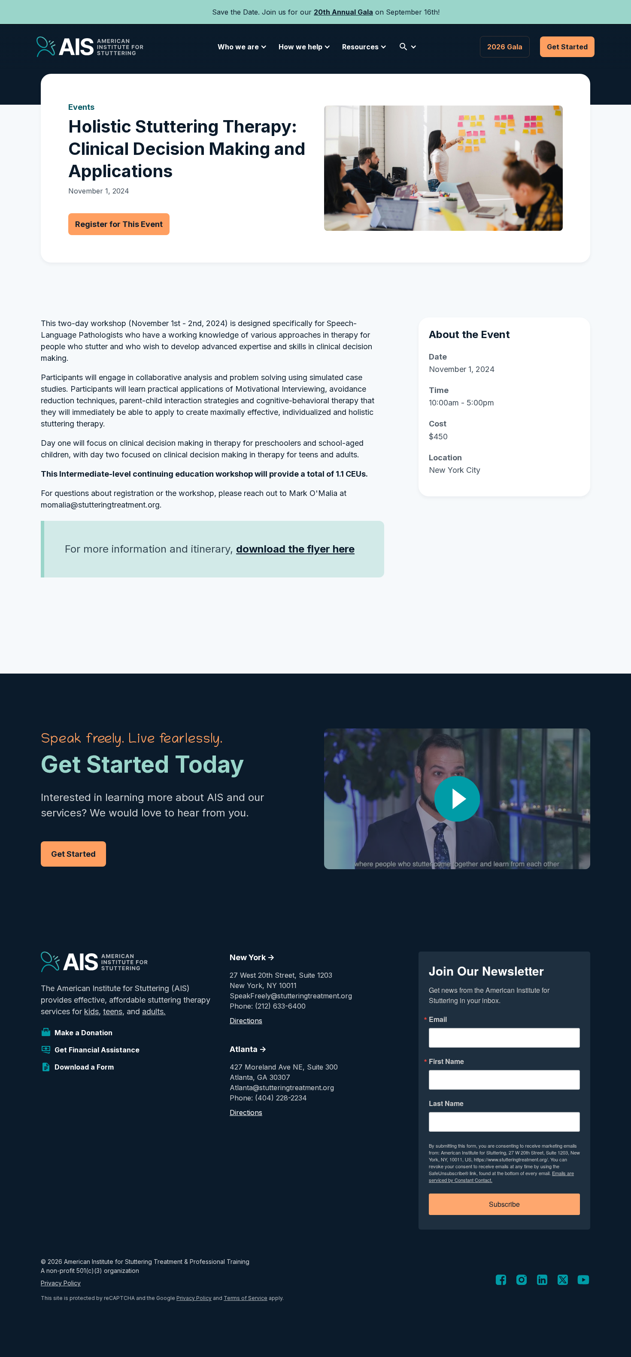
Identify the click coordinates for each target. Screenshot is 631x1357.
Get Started (567, 46)
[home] (89, 46)
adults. (154, 1011)
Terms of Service (245, 1298)
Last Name (446, 1103)
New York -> (252, 957)
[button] (240, 46)
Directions (246, 1020)
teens (112, 1011)
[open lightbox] (457, 798)
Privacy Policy (61, 1283)
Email (438, 1019)
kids (91, 1011)
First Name (446, 1061)
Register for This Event (119, 224)
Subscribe (504, 1204)
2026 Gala (504, 46)
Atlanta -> (248, 1049)
